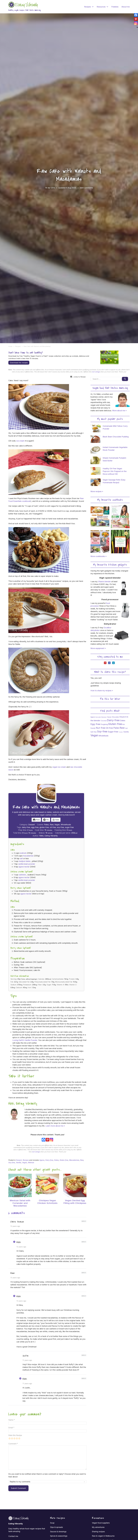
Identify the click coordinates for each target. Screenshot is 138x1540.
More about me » (119, 410)
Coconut (103, 720)
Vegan (24, 1163)
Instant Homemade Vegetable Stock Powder (115, 448)
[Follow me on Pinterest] (106, 663)
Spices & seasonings (58, 1536)
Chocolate (115, 717)
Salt (126, 728)
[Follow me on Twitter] (114, 663)
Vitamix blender (104, 581)
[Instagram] (136, 23)
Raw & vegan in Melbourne (103, 1536)
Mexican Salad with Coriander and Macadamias (20, 1203)
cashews (22, 875)
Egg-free (95, 724)
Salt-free (94, 732)
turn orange (96, 372)
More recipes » (97, 491)
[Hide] (137, 27)
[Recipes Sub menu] (93, 7)
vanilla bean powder (26, 864)
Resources (101, 7)
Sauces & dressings (58, 1531)
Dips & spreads (56, 1527)
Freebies (114, 7)
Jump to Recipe (79, 377)
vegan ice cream (59, 767)
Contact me (13, 1536)
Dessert (19, 1160)
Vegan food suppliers (101, 1523)
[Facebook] (136, 15)
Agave (41, 1160)
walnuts (23, 853)
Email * (11, 1428)
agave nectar (23, 867)
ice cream (20, 441)
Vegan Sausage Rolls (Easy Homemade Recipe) (114, 481)
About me (125, 7)
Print (37, 820)
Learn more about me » (55, 1126)
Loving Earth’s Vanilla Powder (24, 1040)
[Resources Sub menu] (107, 7)
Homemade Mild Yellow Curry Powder (115, 427)
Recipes (87, 7)
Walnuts (31, 1163)
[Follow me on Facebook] (110, 663)
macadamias (28, 856)
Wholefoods (103, 736)
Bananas (103, 717)
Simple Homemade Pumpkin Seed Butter (114, 459)
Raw (81, 1160)
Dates (56, 1160)
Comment (13, 1444)
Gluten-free (64, 1160)
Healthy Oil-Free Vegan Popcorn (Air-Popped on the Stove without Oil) (114, 471)
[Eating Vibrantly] (23, 5)
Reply (84, 1221)
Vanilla (18, 1163)
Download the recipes (19, 363)
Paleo (116, 728)
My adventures (98, 1527)
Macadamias (74, 1160)
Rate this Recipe (15, 1435)
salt (21, 858)
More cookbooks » (98, 556)
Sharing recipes (98, 1531)
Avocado (98, 717)
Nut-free (100, 728)
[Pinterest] (136, 19)
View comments (86, 188)
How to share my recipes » (102, 690)
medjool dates (24, 861)
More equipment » (98, 648)
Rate (57, 820)
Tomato (121, 732)
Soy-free (11, 1163)
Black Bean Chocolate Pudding (116, 437)
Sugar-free (113, 731)
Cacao (109, 717)
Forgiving (104, 724)
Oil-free (109, 728)
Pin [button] (47, 820)
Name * (11, 1420)
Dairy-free (49, 1160)
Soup (52, 1523)
